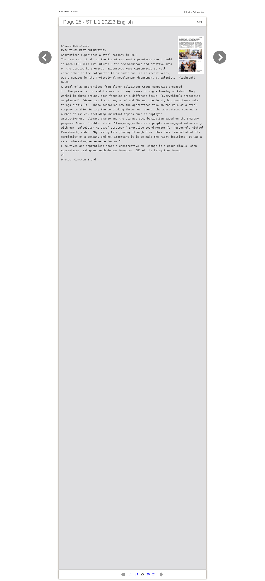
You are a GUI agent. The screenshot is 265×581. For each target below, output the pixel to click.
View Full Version (196, 12)
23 (130, 574)
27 (153, 574)
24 (136, 574)
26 (148, 574)
